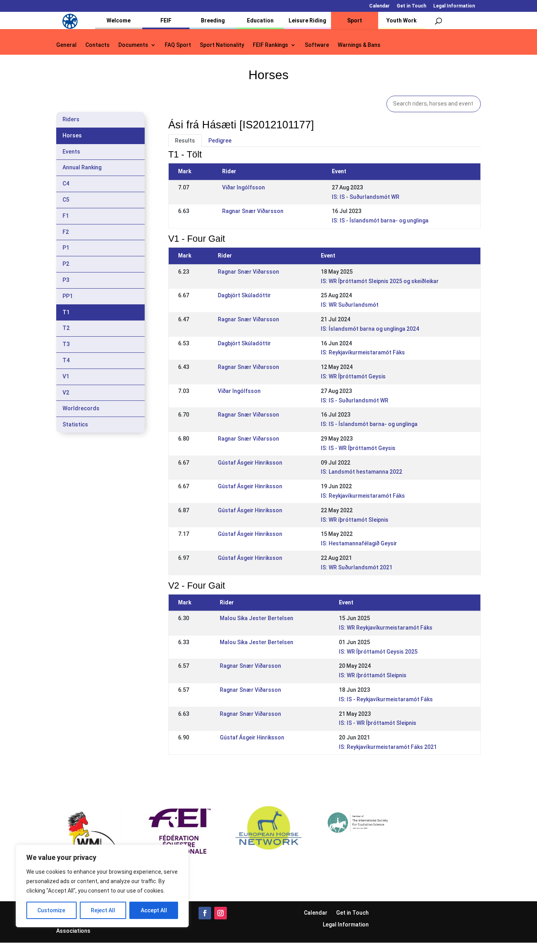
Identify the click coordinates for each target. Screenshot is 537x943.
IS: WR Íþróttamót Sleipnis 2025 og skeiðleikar (380, 281)
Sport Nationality (222, 45)
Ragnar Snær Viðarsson (252, 211)
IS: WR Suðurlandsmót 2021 (356, 567)
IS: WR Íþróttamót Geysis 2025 (378, 651)
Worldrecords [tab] (81, 408)
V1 (66, 376)
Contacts (97, 45)
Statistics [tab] (75, 424)
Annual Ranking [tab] (82, 167)
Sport (354, 20)
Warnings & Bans (359, 45)
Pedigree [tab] (220, 140)
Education (260, 20)
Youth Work (401, 20)
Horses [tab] (72, 135)
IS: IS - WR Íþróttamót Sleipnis (377, 723)
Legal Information (454, 6)
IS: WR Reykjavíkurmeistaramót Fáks (385, 627)
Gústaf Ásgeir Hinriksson (250, 462)
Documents (133, 45)
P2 (66, 264)
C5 (66, 199)
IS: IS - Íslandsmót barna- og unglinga (380, 220)
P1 (66, 248)
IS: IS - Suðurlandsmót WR (365, 197)
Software (317, 45)
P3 (66, 280)
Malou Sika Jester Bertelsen (256, 618)
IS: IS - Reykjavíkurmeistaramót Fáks (386, 699)
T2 (66, 328)
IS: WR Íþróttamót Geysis (353, 376)
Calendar (379, 6)
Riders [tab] (71, 119)
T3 (66, 344)
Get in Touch (411, 6)
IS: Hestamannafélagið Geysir (359, 543)
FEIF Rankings (270, 45)
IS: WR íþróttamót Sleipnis (354, 520)
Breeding (213, 20)
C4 (66, 183)
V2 (66, 392)
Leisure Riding (307, 20)
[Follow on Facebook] (205, 913)
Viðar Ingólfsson (243, 187)
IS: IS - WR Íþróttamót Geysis (358, 448)
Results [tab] (185, 140)
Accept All (154, 910)
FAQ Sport (178, 45)
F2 (66, 232)
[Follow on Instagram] (220, 913)
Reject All (103, 910)
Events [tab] (71, 151)
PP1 (68, 296)
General (66, 45)
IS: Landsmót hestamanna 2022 (361, 472)
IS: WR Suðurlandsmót (350, 305)
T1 (66, 312)
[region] (102, 886)
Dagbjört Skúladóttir (244, 295)
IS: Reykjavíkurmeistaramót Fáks (363, 352)
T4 (66, 360)
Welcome (119, 20)
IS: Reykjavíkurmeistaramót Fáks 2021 (388, 747)
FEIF (165, 20)
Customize (51, 910)
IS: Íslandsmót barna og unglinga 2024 (370, 329)
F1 (66, 216)
